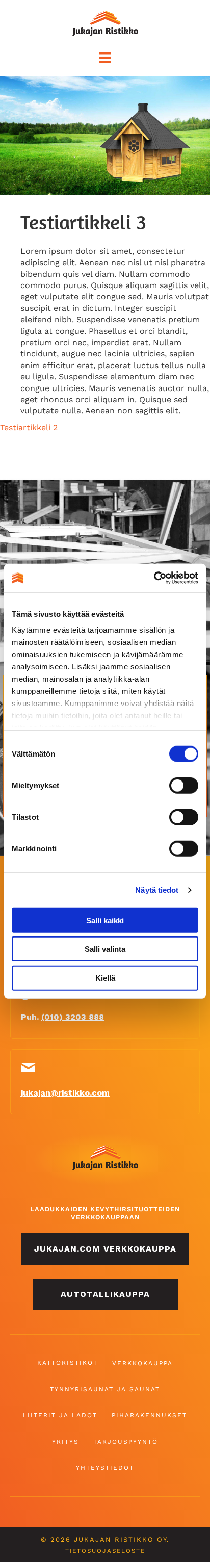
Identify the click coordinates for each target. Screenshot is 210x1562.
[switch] (183, 785)
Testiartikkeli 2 (29, 427)
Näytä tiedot (156, 890)
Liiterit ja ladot (60, 1415)
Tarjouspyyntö (125, 1441)
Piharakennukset (149, 1415)
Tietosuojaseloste (105, 1550)
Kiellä (105, 977)
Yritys (65, 1441)
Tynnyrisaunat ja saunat (105, 1389)
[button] (105, 1249)
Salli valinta (105, 949)
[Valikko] (105, 57)
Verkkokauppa (142, 1363)
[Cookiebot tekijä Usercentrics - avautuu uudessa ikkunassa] (153, 578)
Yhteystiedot (105, 1467)
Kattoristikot (67, 1362)
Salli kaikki (105, 920)
